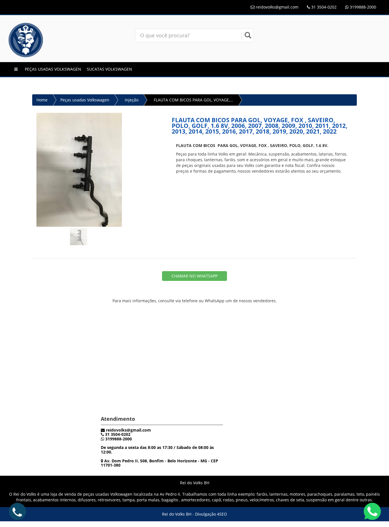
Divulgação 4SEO (211, 514)
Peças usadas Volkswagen (53, 69)
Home (42, 100)
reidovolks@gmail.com (277, 7)
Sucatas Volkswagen (109, 69)
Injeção (131, 100)
